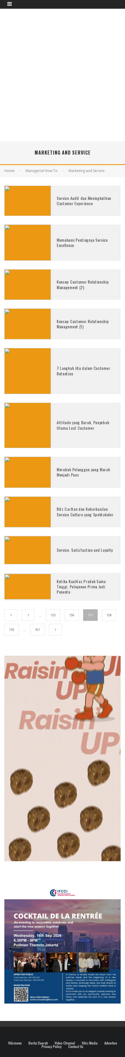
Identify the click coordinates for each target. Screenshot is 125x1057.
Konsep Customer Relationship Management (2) (83, 284)
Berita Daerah (38, 1043)
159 (11, 630)
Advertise (110, 1043)
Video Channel (65, 1043)
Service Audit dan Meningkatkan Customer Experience (84, 200)
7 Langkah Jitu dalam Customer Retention (83, 370)
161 (37, 630)
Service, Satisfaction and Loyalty (85, 550)
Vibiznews (15, 1043)
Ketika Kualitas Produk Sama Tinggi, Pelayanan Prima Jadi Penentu (81, 586)
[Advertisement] (62, 74)
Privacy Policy (52, 1046)
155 (53, 615)
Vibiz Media (90, 1043)
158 (109, 615)
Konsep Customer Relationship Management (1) (83, 323)
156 (71, 615)
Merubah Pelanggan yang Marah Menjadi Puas (83, 472)
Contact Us (75, 1046)
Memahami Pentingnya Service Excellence (82, 242)
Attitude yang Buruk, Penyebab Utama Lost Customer (83, 425)
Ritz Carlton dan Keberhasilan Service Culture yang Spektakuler (85, 511)
